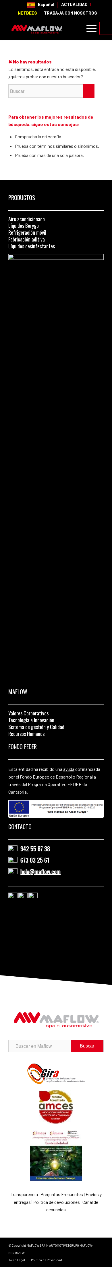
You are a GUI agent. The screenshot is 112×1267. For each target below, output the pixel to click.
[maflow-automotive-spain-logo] (46, 28)
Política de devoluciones (56, 1202)
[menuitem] (40, 5)
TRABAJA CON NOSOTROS (70, 12)
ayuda (68, 769)
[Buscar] (75, 28)
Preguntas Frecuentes (61, 1194)
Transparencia (25, 1194)
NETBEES (27, 12)
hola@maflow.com (40, 871)
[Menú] (88, 28)
